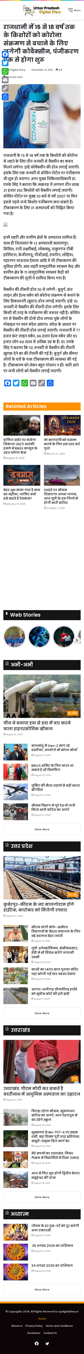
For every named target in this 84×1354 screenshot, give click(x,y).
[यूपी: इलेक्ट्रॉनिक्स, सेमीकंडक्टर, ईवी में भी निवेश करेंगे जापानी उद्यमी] (15, 954)
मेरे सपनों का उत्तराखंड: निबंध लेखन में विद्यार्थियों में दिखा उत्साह (55, 1155)
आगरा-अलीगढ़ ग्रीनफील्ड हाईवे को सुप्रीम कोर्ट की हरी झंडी (54, 991)
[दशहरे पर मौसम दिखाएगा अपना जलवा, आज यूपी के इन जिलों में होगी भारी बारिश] (62, 475)
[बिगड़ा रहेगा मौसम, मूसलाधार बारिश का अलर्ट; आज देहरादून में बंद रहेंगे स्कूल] (15, 1117)
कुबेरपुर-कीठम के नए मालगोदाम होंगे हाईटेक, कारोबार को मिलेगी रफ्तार (38, 907)
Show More (42, 829)
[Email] (5, 80)
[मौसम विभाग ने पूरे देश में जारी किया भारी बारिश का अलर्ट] (15, 811)
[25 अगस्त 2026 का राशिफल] (15, 1252)
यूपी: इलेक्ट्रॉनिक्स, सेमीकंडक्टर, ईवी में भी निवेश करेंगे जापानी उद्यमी (54, 952)
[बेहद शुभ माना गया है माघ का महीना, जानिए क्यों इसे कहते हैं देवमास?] (21, 475)
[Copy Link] (5, 88)
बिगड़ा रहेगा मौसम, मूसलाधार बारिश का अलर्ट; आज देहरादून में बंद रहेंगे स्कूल (54, 1115)
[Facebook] (5, 54)
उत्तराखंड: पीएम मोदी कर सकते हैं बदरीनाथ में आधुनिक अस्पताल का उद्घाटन (41, 1091)
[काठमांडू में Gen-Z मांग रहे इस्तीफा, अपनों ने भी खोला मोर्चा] (15, 752)
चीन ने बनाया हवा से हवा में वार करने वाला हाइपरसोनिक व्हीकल (37, 725)
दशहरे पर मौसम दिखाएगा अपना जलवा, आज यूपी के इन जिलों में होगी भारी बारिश (61, 496)
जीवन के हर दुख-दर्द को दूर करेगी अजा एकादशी (55, 1228)
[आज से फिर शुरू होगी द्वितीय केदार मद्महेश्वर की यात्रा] (15, 1179)
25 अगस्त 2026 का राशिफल (52, 1245)
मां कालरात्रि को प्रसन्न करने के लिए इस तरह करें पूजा (62, 444)
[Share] (5, 97)
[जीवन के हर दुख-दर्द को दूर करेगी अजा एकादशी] (15, 1232)
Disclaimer (34, 1333)
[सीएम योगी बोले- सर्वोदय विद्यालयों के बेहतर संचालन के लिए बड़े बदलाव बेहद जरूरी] (15, 933)
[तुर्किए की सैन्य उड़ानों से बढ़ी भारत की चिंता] (15, 791)
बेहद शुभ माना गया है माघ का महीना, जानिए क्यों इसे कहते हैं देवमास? (21, 494)
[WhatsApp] (5, 71)
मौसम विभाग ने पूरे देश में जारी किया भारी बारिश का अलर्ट (53, 807)
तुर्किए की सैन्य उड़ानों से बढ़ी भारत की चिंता (55, 787)
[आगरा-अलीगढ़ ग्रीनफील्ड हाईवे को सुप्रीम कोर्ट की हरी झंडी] (15, 995)
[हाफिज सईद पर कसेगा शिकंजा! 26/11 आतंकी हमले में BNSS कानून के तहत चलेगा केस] (21, 425)
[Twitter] (5, 63)
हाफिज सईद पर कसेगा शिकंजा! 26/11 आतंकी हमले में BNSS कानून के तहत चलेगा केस (20, 446)
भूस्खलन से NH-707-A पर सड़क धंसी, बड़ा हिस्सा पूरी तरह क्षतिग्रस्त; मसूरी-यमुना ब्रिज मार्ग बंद (55, 1136)
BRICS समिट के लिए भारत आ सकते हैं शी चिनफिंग (52, 767)
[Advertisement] (42, 561)
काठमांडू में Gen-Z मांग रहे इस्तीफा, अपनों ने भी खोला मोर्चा (54, 747)
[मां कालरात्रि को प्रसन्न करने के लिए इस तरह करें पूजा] (62, 425)
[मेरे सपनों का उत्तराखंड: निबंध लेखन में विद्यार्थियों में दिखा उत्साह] (15, 1159)
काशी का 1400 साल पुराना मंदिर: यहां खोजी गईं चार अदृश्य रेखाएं (55, 971)
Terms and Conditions (59, 1325)
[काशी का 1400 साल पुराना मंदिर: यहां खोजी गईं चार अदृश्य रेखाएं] (15, 975)
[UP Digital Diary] (42, 10)
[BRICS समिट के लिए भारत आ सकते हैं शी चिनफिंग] (15, 772)
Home (42, 1318)
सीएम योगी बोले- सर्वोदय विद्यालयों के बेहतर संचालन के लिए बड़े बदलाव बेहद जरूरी (55, 931)
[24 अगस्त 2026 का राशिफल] (15, 1272)
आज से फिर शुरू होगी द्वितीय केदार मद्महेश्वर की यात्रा (55, 1175)
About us (17, 1325)
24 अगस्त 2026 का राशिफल (52, 1265)
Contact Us (50, 1333)
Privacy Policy (34, 1325)
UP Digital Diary (16, 70)
